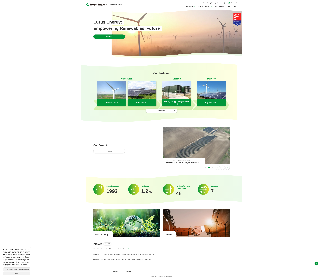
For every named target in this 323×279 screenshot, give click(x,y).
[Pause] (228, 168)
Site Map (115, 271)
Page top (316, 263)
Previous (218, 168)
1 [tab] (205, 167)
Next (223, 168)
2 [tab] (209, 167)
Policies (128, 271)
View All (107, 244)
